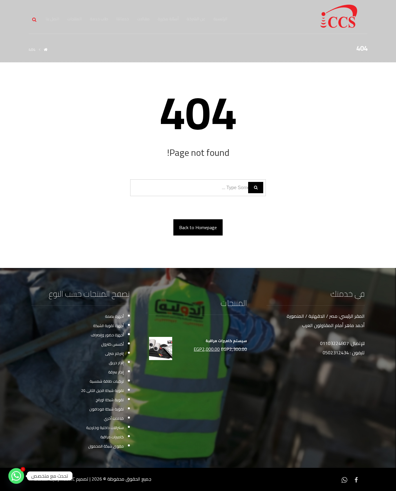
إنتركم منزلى (114, 353)
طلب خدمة (99, 19)
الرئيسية (220, 19)
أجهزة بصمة (114, 316)
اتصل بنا (52, 19)
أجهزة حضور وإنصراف (107, 334)
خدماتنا (122, 19)
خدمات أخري (114, 418)
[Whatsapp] (344, 479)
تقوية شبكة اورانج (110, 399)
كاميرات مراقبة (112, 436)
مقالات (143, 19)
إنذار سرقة (116, 371)
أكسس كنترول (112, 344)
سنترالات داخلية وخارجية (105, 427)
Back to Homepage (198, 227)
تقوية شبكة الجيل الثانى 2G (102, 390)
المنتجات (74, 19)
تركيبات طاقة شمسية (107, 381)
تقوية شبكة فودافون (106, 409)
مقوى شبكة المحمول (106, 446)
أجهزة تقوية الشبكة (108, 325)
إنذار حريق (116, 362)
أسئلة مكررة (168, 19)
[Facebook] (356, 479)
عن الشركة (196, 19)
